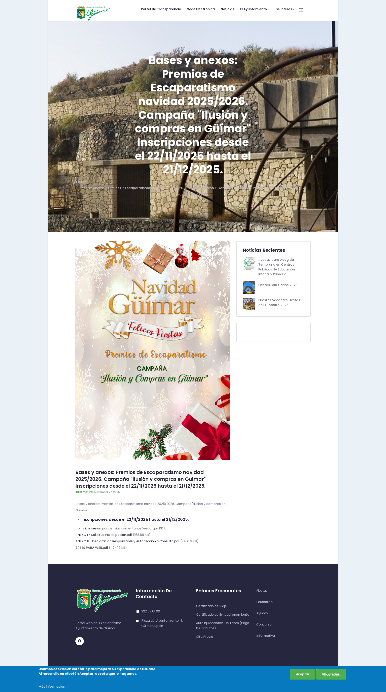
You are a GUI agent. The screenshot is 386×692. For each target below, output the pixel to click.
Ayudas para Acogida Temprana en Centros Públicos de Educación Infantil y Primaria (276, 266)
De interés (283, 9)
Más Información (52, 686)
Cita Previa (204, 636)
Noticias (227, 9)
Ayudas (262, 613)
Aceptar (302, 674)
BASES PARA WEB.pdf (91, 547)
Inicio (79, 181)
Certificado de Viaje (211, 606)
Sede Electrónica (201, 9)
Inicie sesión (91, 528)
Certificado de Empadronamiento (222, 614)
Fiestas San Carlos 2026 (278, 285)
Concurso (264, 624)
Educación (264, 602)
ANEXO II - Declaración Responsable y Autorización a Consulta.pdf (127, 541)
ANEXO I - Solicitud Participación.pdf (103, 534)
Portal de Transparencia (161, 9)
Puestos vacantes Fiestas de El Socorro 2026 (279, 302)
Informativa (84, 492)
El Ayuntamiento (253, 9)
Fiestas (261, 590)
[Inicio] (93, 9)
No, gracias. (331, 674)
